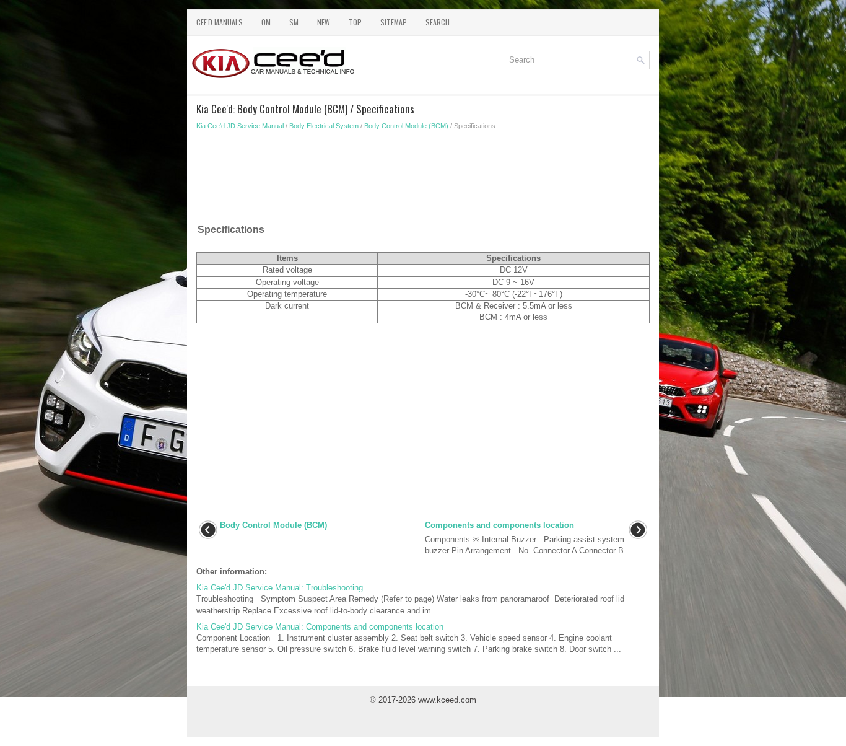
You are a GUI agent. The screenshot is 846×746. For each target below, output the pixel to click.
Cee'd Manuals (219, 22)
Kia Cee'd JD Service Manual (240, 125)
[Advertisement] (423, 180)
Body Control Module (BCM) (406, 125)
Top (355, 22)
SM (294, 22)
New (323, 22)
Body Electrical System (324, 125)
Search (437, 22)
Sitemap (393, 22)
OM (266, 22)
